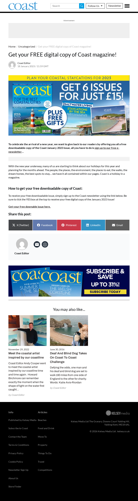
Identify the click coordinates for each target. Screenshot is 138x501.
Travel (41, 461)
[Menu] (127, 5)
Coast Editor (24, 63)
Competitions (45, 469)
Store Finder (14, 486)
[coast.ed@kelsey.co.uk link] (37, 244)
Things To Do (44, 453)
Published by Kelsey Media (22, 420)
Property (42, 444)
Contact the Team (17, 436)
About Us (13, 478)
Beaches (42, 420)
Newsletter (114, 5)
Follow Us (93, 5)
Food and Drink (46, 428)
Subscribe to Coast (18, 428)
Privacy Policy (15, 453)
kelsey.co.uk (123, 431)
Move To (42, 436)
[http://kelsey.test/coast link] (45, 244)
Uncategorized (26, 46)
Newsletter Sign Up (18, 469)
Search (81, 6)
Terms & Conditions (18, 444)
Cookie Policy (15, 461)
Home (11, 46)
